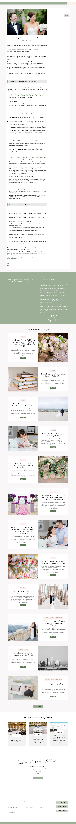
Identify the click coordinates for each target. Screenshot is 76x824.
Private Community (62, 806)
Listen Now (16, 735)
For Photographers (28, 807)
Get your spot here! (38, 261)
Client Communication (58, 617)
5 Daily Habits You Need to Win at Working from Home (23, 592)
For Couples (27, 805)
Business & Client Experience (49, 617)
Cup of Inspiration (59, 679)
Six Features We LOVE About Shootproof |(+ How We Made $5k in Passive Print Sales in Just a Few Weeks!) (59, 739)
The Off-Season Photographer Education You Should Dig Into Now (53, 684)
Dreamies (27, 42)
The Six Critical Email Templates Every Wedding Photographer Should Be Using (22, 466)
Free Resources (11, 812)
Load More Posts (38, 706)
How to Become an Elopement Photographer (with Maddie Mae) (23, 405)
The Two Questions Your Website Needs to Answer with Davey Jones (53, 562)
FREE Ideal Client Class (13, 805)
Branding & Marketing (29, 40)
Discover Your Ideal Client (30, 67)
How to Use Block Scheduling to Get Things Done (53, 435)
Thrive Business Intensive (13, 807)
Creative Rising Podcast (13, 810)
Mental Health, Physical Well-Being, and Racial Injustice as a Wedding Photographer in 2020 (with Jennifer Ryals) (23, 343)
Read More (23, 357)
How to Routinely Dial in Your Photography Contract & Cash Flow (23, 654)
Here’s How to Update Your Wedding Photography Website (17, 740)
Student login (62, 802)
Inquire (41, 810)
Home (41, 805)
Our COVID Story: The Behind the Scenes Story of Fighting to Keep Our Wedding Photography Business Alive (22, 530)
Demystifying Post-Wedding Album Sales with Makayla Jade (53, 375)
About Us (42, 807)
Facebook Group (62, 810)
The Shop (26, 810)
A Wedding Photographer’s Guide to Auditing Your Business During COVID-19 (53, 623)
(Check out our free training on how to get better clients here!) (20, 71)
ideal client (31, 42)
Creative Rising (22, 336)
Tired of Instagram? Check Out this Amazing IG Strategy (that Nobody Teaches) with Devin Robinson (53, 498)
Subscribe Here (45, 719)
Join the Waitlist (38, 778)
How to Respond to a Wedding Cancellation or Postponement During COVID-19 (38, 740)
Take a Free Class (71, 3)
